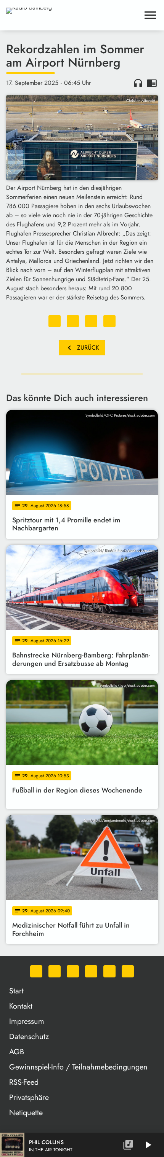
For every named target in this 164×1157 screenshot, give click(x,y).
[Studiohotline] (128, 971)
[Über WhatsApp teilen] (91, 321)
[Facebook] (54, 971)
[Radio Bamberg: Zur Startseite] (73, 15)
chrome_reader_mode (151, 83)
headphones (138, 83)
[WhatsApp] (36, 971)
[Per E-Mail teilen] (109, 321)
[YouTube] (91, 971)
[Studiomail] (109, 971)
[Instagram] (73, 971)
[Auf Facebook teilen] (54, 321)
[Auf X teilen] (73, 321)
